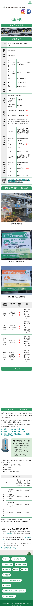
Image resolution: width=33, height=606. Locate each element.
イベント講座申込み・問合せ (12, 580)
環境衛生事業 (8, 564)
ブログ (25, 569)
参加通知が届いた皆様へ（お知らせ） (15, 591)
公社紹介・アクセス (19, 559)
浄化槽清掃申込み (9, 596)
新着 (16, 569)
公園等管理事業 (22, 564)
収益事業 (7, 569)
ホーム (7, 559)
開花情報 (7, 575)
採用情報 (7, 585)
